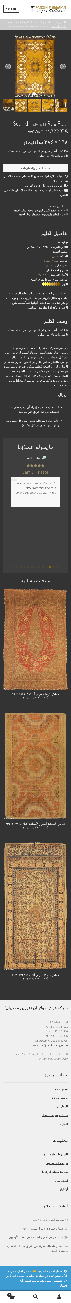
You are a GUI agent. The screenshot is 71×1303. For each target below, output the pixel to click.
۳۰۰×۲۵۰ (44, 275)
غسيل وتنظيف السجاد (55, 1115)
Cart (16, 1293)
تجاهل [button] (63, 1285)
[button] (57, 567)
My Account (59, 1297)
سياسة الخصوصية (57, 1163)
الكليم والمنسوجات (49, 214)
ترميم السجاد (60, 1097)
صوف (48, 265)
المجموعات (44, 22)
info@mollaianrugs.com (54, 1045)
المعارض (62, 1106)
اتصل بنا (63, 1124)
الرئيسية (57, 22)
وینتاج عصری (50, 260)
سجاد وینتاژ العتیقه (28, 214)
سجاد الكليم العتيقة (26, 22)
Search (35, 1297)
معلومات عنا (60, 1089)
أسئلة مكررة (60, 1180)
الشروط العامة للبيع (56, 1154)
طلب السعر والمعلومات (35, 168)
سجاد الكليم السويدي (45, 210)
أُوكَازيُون (62, 1189)
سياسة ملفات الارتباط (55, 1172)
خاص (55, 256)
